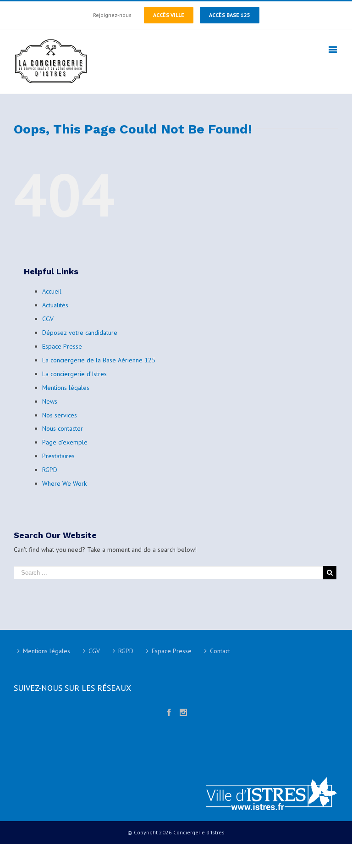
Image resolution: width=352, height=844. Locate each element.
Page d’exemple (65, 442)
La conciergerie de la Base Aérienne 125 (98, 360)
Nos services (59, 415)
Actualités (55, 305)
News (49, 401)
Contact (220, 651)
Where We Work (64, 483)
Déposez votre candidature (79, 332)
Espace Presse (62, 346)
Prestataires (58, 456)
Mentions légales (65, 387)
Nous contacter (62, 428)
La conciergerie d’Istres (74, 374)
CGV (48, 319)
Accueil (51, 291)
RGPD (49, 470)
